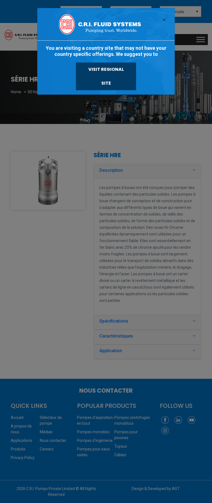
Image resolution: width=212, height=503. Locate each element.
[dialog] (106, 251)
